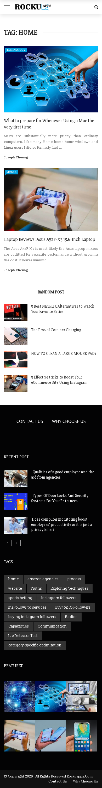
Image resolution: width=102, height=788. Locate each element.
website (15, 588)
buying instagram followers (32, 617)
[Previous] (8, 543)
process (74, 579)
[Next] (17, 543)
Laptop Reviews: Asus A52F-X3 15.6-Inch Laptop (49, 239)
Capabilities (18, 626)
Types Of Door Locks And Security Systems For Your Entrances (59, 498)
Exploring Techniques (69, 588)
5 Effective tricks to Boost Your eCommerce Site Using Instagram (59, 380)
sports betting (20, 598)
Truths (36, 588)
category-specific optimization (34, 645)
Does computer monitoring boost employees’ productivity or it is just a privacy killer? (61, 524)
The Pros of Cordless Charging (56, 330)
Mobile (11, 172)
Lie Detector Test (23, 636)
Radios (71, 617)
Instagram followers (58, 598)
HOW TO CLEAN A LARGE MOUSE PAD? (63, 353)
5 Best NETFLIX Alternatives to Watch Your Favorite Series (62, 309)
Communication (52, 626)
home (13, 579)
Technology (16, 49)
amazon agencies (43, 579)
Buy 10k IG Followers (72, 607)
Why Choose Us (69, 421)
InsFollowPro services (27, 607)
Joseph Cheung (16, 157)
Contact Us (29, 421)
